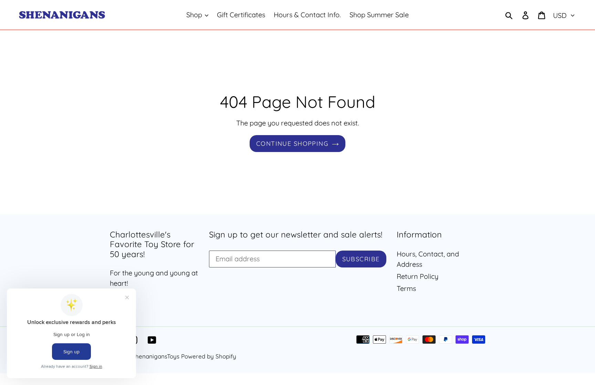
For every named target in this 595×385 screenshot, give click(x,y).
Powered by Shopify (208, 356)
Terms (406, 288)
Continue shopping (292, 144)
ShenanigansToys (155, 356)
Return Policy (417, 276)
